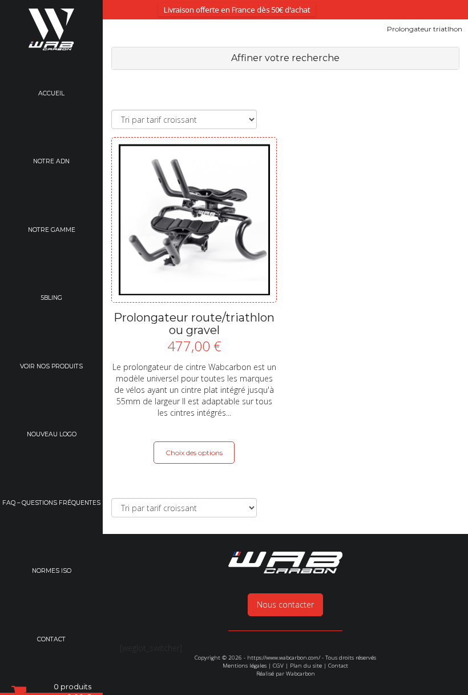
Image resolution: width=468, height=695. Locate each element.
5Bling (51, 298)
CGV (278, 665)
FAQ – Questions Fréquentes (51, 503)
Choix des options (194, 452)
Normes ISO (51, 571)
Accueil (51, 93)
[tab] (285, 58)
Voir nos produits (51, 366)
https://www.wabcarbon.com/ (283, 657)
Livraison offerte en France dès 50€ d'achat (237, 10)
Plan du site (306, 665)
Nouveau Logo (51, 434)
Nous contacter (285, 604)
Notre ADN (51, 161)
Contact (51, 639)
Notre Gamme (51, 230)
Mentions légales (245, 665)
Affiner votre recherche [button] (285, 58)
